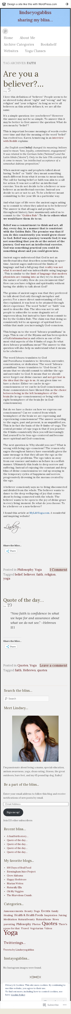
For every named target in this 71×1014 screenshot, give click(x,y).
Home (8, 38)
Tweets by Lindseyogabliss (18, 949)
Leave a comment (53, 665)
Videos (48, 928)
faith (39, 574)
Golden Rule (29, 215)
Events (45, 911)
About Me (27, 38)
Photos (36, 924)
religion (50, 574)
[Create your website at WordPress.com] (35, 4)
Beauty (28, 911)
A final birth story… (17, 836)
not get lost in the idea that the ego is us (34, 378)
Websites (11, 51)
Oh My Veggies (15, 891)
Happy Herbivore (16, 879)
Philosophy (25, 570)
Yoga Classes (35, 51)
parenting (9, 924)
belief (18, 574)
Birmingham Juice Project (21, 871)
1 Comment (58, 570)
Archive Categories (19, 44)
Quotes (22, 665)
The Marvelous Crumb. (19, 895)
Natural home (43, 919)
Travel (25, 928)
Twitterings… (15, 943)
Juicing (63, 915)
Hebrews (29, 670)
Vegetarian (36, 928)
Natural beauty (26, 919)
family (54, 911)
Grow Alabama (15, 875)
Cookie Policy (18, 994)
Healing (8, 915)
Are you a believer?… (23, 79)
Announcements (13, 911)
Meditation (10, 919)
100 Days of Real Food (19, 867)
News (56, 919)
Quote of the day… (23, 600)
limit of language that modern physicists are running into (35, 275)
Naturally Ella (14, 887)
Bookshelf (48, 44)
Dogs (37, 911)
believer (29, 574)
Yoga (38, 570)
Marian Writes (15, 883)
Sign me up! (13, 812)
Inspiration (50, 915)
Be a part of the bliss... (21, 784)
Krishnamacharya (19, 338)
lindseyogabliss (35, 12)
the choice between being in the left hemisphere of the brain (34, 393)
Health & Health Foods (28, 915)
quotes (42, 670)
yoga (6, 578)
